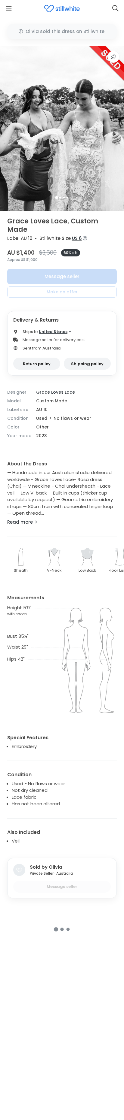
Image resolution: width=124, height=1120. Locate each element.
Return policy (37, 364)
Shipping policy (87, 364)
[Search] (115, 8)
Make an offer (62, 292)
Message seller (62, 276)
